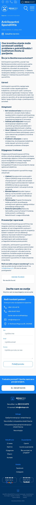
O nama (9, 443)
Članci (9, 454)
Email (4, 338)
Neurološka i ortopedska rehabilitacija (18, 421)
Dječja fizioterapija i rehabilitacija (18, 418)
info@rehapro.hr (7, 268)
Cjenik (26, 443)
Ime (4, 330)
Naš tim (9, 447)
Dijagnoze (3, 15)
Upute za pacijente (26, 447)
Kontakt (10, 457)
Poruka (5, 347)
